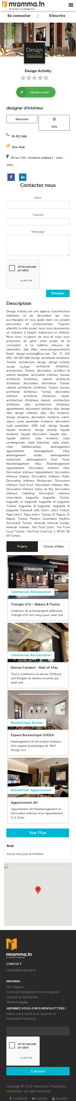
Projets (22, 546)
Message (38, 232)
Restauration (40, 592)
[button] (38, 890)
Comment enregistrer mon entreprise (32, 992)
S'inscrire (57, 15)
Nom (38, 198)
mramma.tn (14, 1091)
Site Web (18, 147)
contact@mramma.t (20, 970)
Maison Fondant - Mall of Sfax (34, 668)
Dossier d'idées (54, 546)
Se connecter (19, 15)
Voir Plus (37, 833)
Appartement (41, 790)
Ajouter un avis (39, 92)
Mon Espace (14, 987)
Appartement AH (24, 803)
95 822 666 (19, 136)
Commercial (20, 592)
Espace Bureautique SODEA (32, 735)
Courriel (38, 215)
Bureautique (20, 723)
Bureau (37, 723)
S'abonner (38, 1071)
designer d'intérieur (24, 108)
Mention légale (17, 1002)
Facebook (19, 1098)
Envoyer (58, 293)
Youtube (61, 1098)
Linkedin (41, 1098)
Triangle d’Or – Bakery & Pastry (35, 604)
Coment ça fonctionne (21, 997)
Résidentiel (20, 790)
